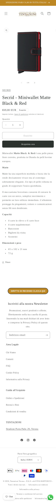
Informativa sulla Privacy (18, 379)
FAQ (8, 366)
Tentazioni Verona (17, 481)
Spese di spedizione (21, 114)
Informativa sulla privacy (29, 489)
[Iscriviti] (46, 335)
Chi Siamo (11, 352)
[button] (6, 13)
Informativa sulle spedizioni (21, 498)
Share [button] (7, 262)
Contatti (9, 359)
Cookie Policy (12, 373)
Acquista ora (28, 144)
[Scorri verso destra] (34, 82)
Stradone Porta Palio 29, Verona (22, 429)
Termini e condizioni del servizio (29, 494)
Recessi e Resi (12, 405)
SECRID (6, 90)
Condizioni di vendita (16, 411)
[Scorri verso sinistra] (21, 82)
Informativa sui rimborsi (38, 485)
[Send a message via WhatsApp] (50, 497)
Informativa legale (42, 498)
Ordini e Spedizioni (15, 398)
